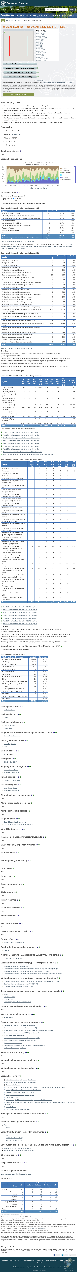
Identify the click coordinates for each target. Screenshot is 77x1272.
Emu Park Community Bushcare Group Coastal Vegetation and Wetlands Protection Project (35, 1087)
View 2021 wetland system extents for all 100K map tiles (21, 432)
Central (6, 950)
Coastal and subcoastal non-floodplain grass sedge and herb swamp (26, 971)
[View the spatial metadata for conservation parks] (23, 884)
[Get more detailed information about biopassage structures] (24, 1163)
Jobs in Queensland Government (54, 1260)
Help (18, 9)
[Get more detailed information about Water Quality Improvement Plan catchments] (45, 1132)
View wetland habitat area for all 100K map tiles (16, 348)
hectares (17, 199)
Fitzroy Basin (8, 1017)
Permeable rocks (9, 999)
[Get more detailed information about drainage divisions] (20, 706)
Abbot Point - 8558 (40, 33)
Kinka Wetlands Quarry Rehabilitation (18, 1109)
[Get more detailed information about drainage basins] (18, 714)
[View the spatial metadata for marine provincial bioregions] (29, 811)
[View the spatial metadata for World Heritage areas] (24, 829)
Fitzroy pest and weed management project (20, 1095)
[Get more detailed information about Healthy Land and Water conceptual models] (44, 1006)
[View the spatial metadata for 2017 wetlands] (1, 438)
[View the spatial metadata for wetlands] (37, 72)
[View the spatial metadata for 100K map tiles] (37, 68)
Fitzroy (6, 718)
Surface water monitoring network (15, 1048)
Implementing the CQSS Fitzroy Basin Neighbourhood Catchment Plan (29, 1100)
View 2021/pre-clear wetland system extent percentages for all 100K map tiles (28, 454)
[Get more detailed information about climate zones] (16, 751)
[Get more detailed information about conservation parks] (21, 884)
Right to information (29, 1260)
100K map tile (16, 134)
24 (56, 1199)
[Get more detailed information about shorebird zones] (18, 1155)
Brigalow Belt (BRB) (10, 762)
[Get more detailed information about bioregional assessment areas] (31, 795)
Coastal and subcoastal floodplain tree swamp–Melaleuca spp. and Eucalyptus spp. (31, 968)
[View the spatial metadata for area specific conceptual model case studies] (47, 1114)
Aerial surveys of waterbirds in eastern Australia (19, 1025)
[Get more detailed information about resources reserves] (21, 908)
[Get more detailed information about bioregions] (13, 759)
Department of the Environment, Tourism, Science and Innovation (38, 15)
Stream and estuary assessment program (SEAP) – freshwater (24, 1045)
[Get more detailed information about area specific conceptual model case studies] (45, 1114)
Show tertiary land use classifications (15, 649)
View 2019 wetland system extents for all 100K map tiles (21, 435)
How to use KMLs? (39, 80)
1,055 (55, 1211)
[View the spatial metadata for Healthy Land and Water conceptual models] (46, 1006)
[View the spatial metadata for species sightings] (11, 1178)
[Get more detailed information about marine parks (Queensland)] (28, 860)
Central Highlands (10, 744)
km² (15, 201)
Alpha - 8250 (39, 46)
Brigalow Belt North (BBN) (12, 780)
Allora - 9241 (39, 45)
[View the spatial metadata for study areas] (13, 868)
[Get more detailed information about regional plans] (17, 819)
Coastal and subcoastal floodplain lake (16, 966)
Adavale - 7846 (40, 39)
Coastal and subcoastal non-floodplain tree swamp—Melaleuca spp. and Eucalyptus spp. (33, 973)
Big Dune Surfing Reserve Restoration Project (21, 1082)
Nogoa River (8, 728)
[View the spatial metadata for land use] (61, 646)
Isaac (6, 746)
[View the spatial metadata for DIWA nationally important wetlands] (39, 845)
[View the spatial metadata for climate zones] (18, 751)
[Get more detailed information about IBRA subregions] (18, 785)
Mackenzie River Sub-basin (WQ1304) (18, 1148)
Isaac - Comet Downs (11, 770)
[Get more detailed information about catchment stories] (20, 151)
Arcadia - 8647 (40, 57)
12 (50, 1189)
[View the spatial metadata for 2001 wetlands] (1, 449)
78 (22, 1197)
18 (50, 1211)
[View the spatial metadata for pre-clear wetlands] (1, 452)
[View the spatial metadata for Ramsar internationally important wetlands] (45, 837)
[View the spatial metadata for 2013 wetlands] (1, 441)
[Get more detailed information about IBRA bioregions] (18, 777)
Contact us (12, 9)
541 (22, 1209)
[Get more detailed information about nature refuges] (17, 939)
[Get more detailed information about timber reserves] (18, 915)
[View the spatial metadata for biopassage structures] (26, 1163)
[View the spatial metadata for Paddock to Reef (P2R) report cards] (38, 1121)
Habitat (4, 257)
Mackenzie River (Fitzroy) (14, 1138)
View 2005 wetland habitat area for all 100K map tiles (20, 621)
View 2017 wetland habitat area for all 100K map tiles (20, 612)
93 (32, 1211)
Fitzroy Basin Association (12, 736)
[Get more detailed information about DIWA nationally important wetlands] (37, 845)
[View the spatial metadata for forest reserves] (19, 900)
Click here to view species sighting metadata (12, 1214)
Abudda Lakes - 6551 (41, 37)
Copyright (5, 1260)
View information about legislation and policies (16, 1174)
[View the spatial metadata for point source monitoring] (28, 1052)
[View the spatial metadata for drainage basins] (20, 714)
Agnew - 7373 (39, 40)
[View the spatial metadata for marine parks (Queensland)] (30, 860)
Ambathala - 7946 (40, 49)
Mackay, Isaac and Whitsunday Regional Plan (19, 824)
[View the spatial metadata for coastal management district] (32, 931)
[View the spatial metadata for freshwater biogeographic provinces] (39, 947)
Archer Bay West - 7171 (42, 58)
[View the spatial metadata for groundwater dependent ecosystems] (37, 77)
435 (56, 1189)
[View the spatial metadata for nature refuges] (18, 939)
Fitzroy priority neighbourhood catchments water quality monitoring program (28, 1030)
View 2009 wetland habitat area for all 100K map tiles (20, 618)
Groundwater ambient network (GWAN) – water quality (22, 1033)
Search (72, 9)
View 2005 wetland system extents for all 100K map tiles (21, 446)
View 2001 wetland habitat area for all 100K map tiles (20, 624)
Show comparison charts (38, 188)
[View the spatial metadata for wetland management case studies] (38, 1068)
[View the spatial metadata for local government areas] (27, 740)
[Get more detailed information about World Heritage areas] (23, 829)
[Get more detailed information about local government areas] (25, 740)
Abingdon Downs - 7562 (42, 36)
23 (22, 1199)
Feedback (39, 1262)
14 (32, 1189)
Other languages (70, 1260)
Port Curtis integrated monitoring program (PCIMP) (20, 1040)
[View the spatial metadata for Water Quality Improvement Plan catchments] (47, 1132)
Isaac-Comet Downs (10, 788)
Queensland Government (38, 1270)
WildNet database (33, 1216)
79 (32, 1209)
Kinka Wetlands (11, 1107)
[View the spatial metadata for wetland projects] (21, 1076)
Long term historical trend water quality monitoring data (22, 1038)
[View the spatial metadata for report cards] (14, 876)
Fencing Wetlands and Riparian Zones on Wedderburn (23, 1090)
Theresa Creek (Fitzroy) (14, 1140)
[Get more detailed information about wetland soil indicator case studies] (36, 1060)
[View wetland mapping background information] (17, 192)
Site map (4, 9)
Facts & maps (17, 20)
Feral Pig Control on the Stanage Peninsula (20, 1092)
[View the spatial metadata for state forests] (17, 892)
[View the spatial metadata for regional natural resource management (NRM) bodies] (56, 732)
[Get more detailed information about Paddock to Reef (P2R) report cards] (36, 1121)
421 (22, 1189)
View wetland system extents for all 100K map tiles (17, 241)
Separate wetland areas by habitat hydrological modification (23, 203)
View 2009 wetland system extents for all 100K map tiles (21, 443)
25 (22, 1202)
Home (8, 20)
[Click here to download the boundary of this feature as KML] (4, 754)
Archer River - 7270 (41, 60)
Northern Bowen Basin (11, 772)
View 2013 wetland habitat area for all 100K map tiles (20, 615)
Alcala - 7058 (39, 43)
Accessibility (40, 1260)
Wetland (42, 1228)
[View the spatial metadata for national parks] (18, 853)
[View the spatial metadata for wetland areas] (19, 192)
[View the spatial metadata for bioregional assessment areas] (33, 795)
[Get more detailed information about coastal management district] (30, 931)
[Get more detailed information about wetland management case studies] (36, 1068)
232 (56, 1194)
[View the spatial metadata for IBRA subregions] (20, 785)
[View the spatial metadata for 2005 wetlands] (1, 446)
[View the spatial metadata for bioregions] (15, 759)
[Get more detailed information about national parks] (16, 853)
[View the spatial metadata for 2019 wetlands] (1, 435)
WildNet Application (32, 1228)
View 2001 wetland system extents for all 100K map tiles (21, 449)
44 (41, 1194)
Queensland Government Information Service (57, 83)
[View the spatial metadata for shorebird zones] (20, 1155)
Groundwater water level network (14, 1035)
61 (56, 1192)
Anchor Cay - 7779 (41, 52)
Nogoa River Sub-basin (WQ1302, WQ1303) (19, 1150)
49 (22, 1192)
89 (41, 1189)
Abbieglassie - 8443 (41, 31)
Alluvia (6, 994)
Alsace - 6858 (39, 48)
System (4, 211)
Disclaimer (13, 1260)
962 (22, 1211)
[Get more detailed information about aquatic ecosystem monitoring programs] (42, 1022)
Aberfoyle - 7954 (40, 34)
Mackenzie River (9, 725)
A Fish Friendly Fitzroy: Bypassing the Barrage (21, 1080)
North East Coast (9, 710)
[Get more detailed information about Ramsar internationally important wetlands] (43, 837)
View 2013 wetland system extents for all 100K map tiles (21, 441)
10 (41, 1199)
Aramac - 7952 (40, 55)
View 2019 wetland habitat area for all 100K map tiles (20, 610)
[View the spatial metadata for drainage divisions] (22, 706)
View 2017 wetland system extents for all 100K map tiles (21, 438)
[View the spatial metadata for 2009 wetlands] (1, 443)
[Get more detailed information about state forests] (15, 892)
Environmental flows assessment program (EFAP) (20, 1028)
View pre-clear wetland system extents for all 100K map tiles (22, 452)
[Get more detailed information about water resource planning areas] (32, 1014)
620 (56, 1209)
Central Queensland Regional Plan (15, 822)
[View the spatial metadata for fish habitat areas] (21, 923)
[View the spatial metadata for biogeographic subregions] (30, 766)
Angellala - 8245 (40, 54)
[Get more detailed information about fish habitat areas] (20, 923)
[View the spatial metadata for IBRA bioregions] (20, 777)
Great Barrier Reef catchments (14, 958)
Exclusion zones (9, 997)
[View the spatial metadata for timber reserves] (20, 915)
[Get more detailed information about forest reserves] (17, 900)
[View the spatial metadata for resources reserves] (23, 908)
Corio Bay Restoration (13, 1085)
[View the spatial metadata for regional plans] (19, 819)
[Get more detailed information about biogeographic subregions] (28, 766)
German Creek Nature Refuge (14, 942)
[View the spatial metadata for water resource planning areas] (34, 1014)
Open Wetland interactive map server (20, 64)
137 (40, 1211)
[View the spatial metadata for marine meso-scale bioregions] (31, 803)
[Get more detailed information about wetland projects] (19, 1076)
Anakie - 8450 (39, 51)
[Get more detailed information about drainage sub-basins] (22, 722)
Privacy (20, 1260)
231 (22, 1194)
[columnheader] (15, 657)
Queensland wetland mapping (13, 1043)
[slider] (75, 166)
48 (41, 1209)
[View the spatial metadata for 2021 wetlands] (1, 432)
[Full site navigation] (3, 20)
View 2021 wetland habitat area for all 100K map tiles (20, 607)
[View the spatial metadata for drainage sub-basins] (24, 722)
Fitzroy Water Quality (12, 1097)
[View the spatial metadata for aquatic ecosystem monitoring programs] (44, 1022)
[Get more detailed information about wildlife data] (9, 1178)
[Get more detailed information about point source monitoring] (26, 1052)
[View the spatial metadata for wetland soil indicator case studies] (38, 1060)
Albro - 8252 (39, 42)
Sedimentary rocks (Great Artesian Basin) (17, 1002)
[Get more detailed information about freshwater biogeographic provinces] (37, 947)
